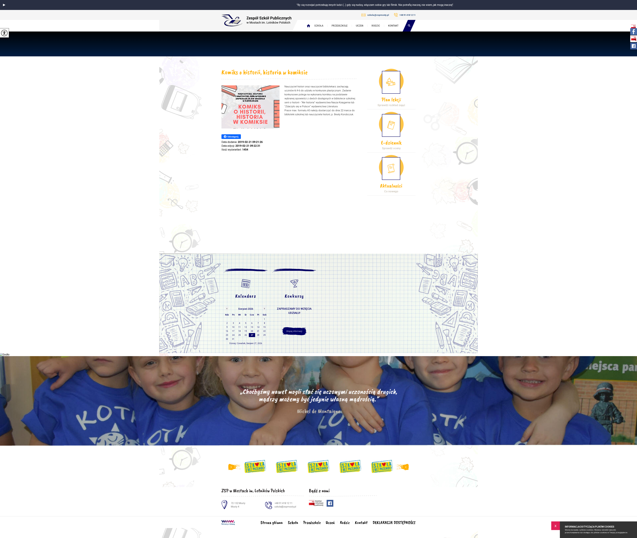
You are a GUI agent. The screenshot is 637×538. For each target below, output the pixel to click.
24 (233, 335)
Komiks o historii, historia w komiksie (264, 72)
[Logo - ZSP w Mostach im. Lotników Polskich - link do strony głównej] (256, 20)
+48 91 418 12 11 (407, 15)
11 (239, 327)
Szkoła (318, 25)
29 (264, 335)
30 (227, 339)
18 (239, 331)
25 (239, 335)
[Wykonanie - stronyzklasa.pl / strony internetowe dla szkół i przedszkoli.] (228, 523)
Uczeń (359, 25)
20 (252, 331)
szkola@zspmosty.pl (378, 15)
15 (264, 327)
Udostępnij (233, 136)
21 (258, 331)
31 (233, 339)
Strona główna (271, 522)
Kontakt (393, 25)
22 (264, 331)
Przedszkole (340, 25)
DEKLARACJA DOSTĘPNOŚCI (394, 522)
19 (246, 331)
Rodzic (376, 25)
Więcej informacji (294, 331)
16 (227, 331)
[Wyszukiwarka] (409, 26)
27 (252, 335)
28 (258, 335)
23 (227, 335)
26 (246, 335)
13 (252, 327)
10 (233, 327)
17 (233, 331)
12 (246, 327)
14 (258, 327)
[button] (4, 5)
